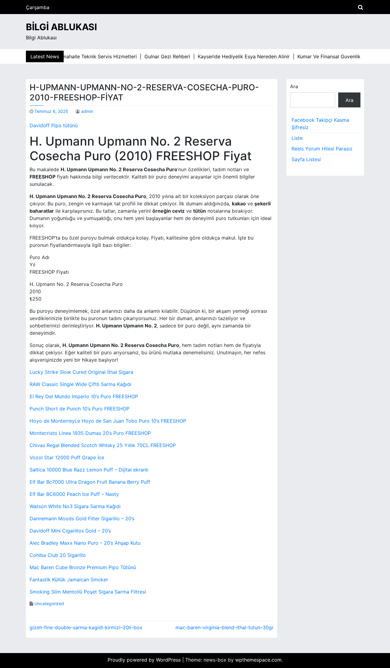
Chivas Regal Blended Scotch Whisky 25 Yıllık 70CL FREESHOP (103, 445)
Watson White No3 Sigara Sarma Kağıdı (75, 506)
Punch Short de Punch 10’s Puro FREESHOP (79, 409)
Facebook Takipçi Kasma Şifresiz (320, 123)
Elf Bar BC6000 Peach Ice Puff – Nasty (74, 494)
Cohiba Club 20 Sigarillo (58, 555)
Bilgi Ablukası (61, 26)
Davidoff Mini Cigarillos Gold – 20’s (70, 531)
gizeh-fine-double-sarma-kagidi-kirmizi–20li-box (86, 627)
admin (87, 111)
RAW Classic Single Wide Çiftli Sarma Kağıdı (80, 384)
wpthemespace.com (258, 660)
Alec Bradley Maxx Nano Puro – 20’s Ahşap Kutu (85, 543)
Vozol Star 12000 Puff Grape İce (67, 457)
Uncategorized (49, 603)
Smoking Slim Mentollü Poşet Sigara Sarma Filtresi (88, 592)
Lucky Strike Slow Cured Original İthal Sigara (81, 372)
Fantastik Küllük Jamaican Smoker (69, 579)
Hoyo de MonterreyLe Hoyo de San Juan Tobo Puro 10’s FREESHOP (108, 421)
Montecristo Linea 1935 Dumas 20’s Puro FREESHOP (90, 433)
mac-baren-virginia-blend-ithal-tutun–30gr (225, 627)
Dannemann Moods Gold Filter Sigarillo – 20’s (82, 518)
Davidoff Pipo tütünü (54, 125)
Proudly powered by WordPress (145, 660)
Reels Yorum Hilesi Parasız (322, 149)
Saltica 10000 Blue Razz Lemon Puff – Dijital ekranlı (89, 470)
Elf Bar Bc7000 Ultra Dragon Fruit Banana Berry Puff (90, 482)
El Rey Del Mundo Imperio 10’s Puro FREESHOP (84, 396)
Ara (294, 86)
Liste (297, 138)
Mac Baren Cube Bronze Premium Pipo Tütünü (83, 567)
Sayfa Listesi (306, 159)
